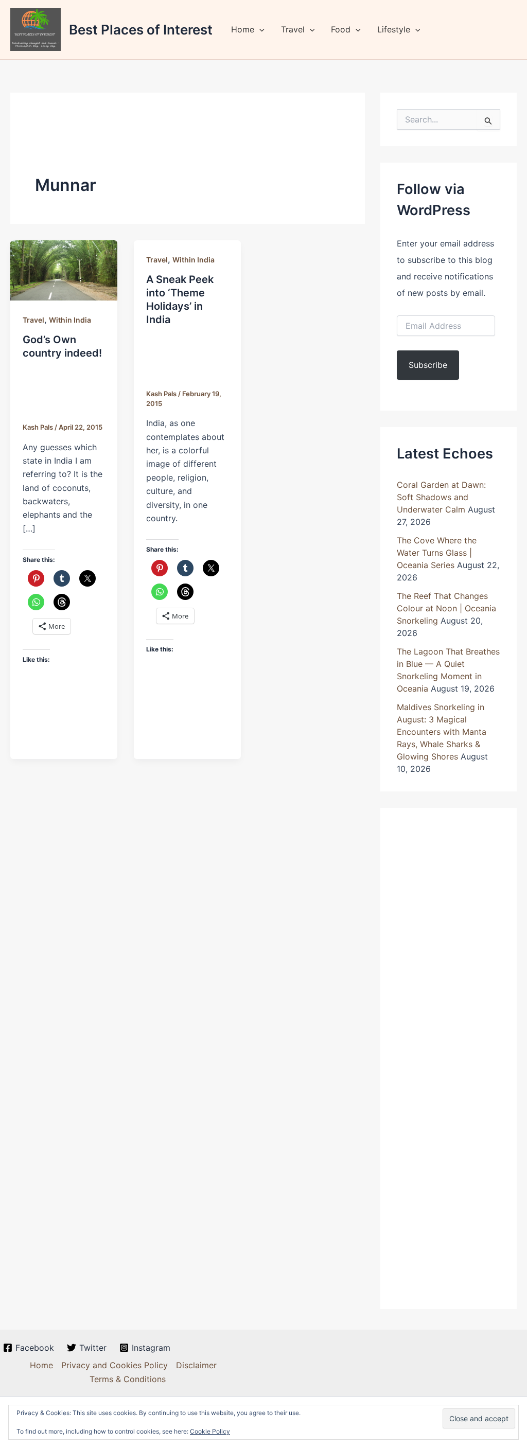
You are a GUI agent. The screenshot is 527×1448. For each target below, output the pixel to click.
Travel (293, 29)
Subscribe (428, 365)
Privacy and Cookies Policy (114, 1365)
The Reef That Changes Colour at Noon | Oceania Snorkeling (446, 608)
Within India (70, 319)
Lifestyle (393, 29)
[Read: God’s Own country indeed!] (63, 269)
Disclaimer (196, 1365)
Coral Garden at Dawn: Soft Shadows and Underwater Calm (441, 497)
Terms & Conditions (128, 1379)
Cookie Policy (210, 1431)
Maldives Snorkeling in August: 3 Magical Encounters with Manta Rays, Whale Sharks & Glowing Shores (441, 732)
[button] (259, 29)
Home (242, 29)
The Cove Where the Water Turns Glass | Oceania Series (437, 552)
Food (340, 29)
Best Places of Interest (141, 30)
